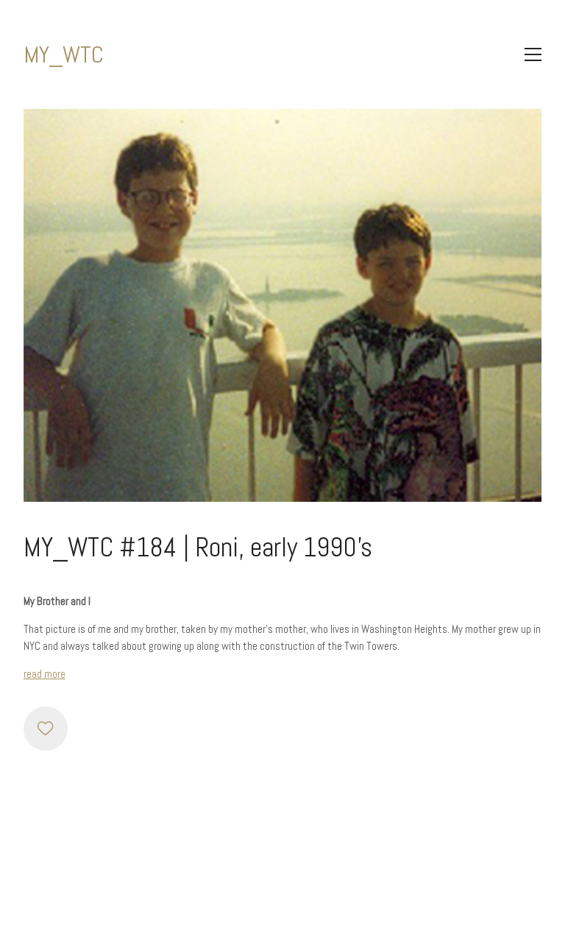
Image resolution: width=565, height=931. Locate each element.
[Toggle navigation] (533, 54)
